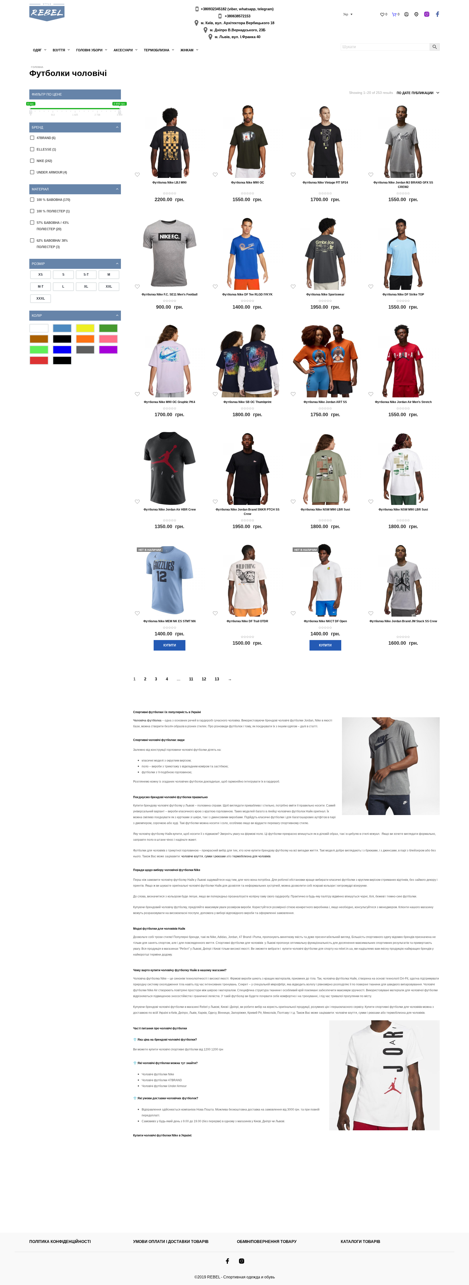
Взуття (59, 50)
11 (191, 679)
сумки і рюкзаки (215, 856)
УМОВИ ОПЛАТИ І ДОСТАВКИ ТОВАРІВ (171, 1242)
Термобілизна (156, 50)
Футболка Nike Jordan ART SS (325, 402)
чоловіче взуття (192, 856)
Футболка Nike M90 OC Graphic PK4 (169, 402)
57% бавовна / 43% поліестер (53, 226)
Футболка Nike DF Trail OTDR (247, 621)
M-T (40, 286)
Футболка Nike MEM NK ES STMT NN (169, 621)
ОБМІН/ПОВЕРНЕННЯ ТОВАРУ (267, 1242)
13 (217, 679)
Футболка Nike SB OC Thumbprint (247, 402)
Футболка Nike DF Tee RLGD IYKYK (247, 294)
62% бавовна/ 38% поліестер (52, 244)
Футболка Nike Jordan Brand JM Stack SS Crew (403, 621)
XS (40, 274)
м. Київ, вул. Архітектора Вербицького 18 (237, 23)
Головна (37, 67)
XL (86, 286)
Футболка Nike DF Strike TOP (403, 294)
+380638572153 (237, 16)
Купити (169, 645)
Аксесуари (123, 50)
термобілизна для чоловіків (251, 856)
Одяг (37, 50)
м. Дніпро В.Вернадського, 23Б (238, 30)
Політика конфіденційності (60, 1242)
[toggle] (117, 127)
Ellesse (46, 149)
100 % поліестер (53, 211)
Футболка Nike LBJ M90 (169, 182)
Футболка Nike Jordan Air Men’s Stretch (403, 402)
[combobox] (418, 93)
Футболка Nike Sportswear (325, 294)
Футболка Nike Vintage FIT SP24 (325, 182)
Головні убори (89, 50)
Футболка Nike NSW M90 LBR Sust (325, 509)
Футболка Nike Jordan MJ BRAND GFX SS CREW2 (403, 185)
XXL (109, 286)
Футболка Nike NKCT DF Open (325, 621)
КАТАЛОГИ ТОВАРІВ (360, 1242)
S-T (86, 274)
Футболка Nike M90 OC (247, 182)
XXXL (40, 298)
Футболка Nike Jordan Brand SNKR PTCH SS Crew (247, 512)
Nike (44, 161)
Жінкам (187, 50)
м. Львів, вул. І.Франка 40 (237, 37)
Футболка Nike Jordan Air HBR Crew (170, 509)
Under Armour (52, 172)
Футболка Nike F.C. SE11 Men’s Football (169, 294)
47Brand (46, 138)
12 (204, 679)
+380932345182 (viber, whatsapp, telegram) (237, 9)
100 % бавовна (53, 200)
